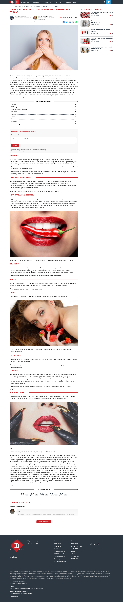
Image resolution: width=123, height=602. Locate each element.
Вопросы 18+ (75, 556)
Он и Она (58, 2)
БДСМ (73, 553)
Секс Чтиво (74, 548)
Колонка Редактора (60, 561)
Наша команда (14, 596)
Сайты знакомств (59, 553)
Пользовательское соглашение (18, 583)
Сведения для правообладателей (19, 591)
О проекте (12, 586)
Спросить (15, 145)
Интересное (47, 2)
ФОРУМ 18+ (74, 559)
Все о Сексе (74, 543)
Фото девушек (58, 559)
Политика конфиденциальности (18, 581)
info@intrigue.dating (32, 541)
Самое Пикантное (76, 546)
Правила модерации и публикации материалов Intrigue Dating (26, 588)
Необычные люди (59, 556)
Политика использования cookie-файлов (21, 593)
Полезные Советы (70, 2)
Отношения (36, 2)
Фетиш (73, 551)
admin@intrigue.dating (33, 544)
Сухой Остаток (75, 541)
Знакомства (25, 2)
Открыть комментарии (43, 521)
